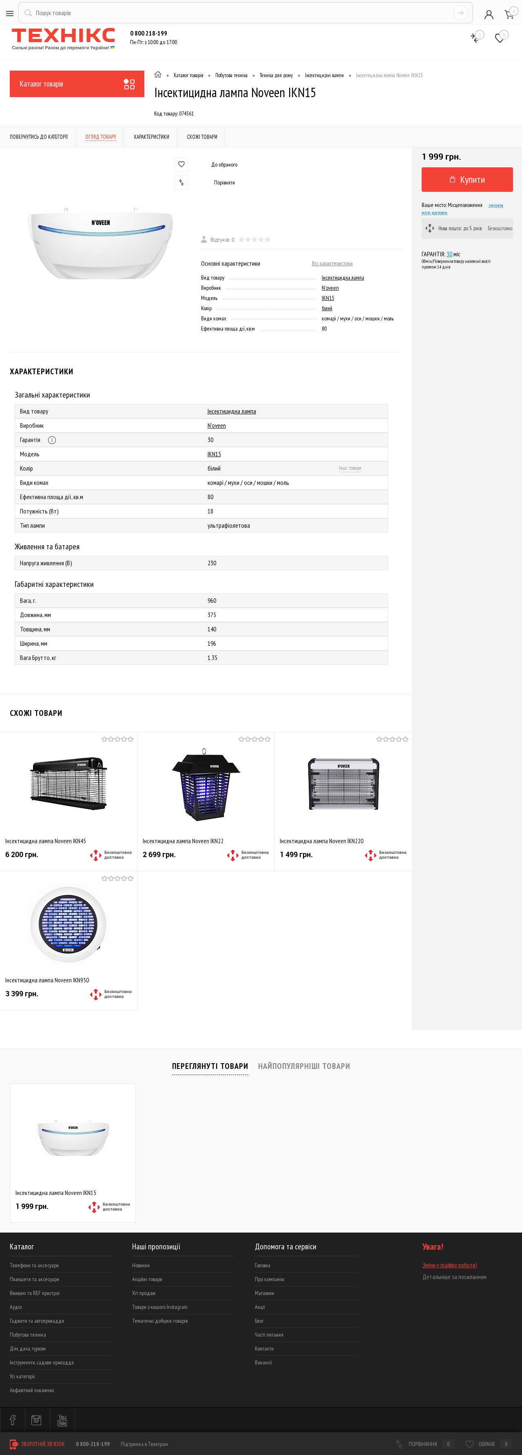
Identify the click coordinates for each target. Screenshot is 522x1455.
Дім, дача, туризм (28, 1348)
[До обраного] (181, 164)
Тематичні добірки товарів (160, 1320)
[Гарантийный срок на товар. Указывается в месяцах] (52, 440)
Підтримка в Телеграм (144, 1444)
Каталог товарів (41, 84)
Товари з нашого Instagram (160, 1307)
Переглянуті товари (210, 1066)
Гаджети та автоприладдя (37, 1320)
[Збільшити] (100, 240)
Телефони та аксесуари (34, 1265)
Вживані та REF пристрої (35, 1293)
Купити (472, 179)
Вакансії (263, 1362)
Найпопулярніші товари (304, 1066)
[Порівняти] (181, 182)
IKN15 (328, 298)
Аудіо (16, 1307)
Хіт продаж (143, 1293)
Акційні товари (147, 1279)
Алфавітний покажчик (32, 1390)
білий (327, 308)
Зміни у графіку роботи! (449, 1265)
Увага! (432, 1246)
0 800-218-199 (93, 1444)
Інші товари (350, 467)
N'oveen (330, 287)
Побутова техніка (28, 1334)
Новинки (141, 1265)
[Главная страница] (157, 75)
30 (449, 254)
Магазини (264, 1293)
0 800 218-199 (148, 33)
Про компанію (269, 1279)
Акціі (260, 1307)
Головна (262, 1265)
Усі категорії (22, 1376)
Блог (259, 1320)
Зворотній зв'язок (42, 1444)
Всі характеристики (332, 263)
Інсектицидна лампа (343, 277)
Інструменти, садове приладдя (42, 1362)
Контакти (264, 1348)
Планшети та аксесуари (34, 1279)
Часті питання (269, 1334)
